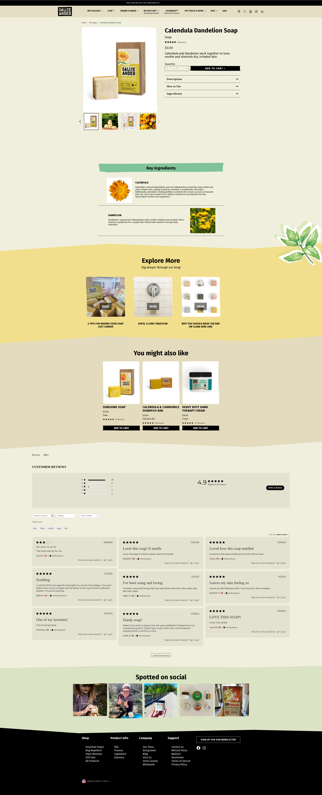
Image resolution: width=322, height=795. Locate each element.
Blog (145, 753)
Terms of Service (181, 760)
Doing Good (149, 750)
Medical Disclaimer (177, 755)
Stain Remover (94, 753)
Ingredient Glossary (120, 755)
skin (35, 528)
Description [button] (174, 79)
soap (59, 528)
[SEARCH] (245, 12)
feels (42, 528)
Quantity (170, 63)
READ (105, 306)
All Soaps (93, 23)
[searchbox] (41, 516)
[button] (95, 10)
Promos (118, 750)
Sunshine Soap (114, 407)
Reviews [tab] (36, 455)
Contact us (177, 746)
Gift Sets (90, 757)
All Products (92, 760)
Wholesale (149, 764)
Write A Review (275, 488)
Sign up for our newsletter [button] (218, 739)
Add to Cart (121, 428)
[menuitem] (198, 748)
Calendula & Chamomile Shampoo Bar (161, 408)
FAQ (116, 746)
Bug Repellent (94, 750)
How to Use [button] (174, 86)
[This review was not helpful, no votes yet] (110, 560)
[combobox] (67, 516)
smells (50, 528)
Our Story (148, 746)
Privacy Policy (179, 764)
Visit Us (147, 757)
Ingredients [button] (174, 93)
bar (66, 528)
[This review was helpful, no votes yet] (105, 560)
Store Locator (150, 760)
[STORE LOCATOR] (239, 12)
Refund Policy (179, 750)
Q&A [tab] (46, 455)
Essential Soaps (95, 746)
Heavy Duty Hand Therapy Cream (195, 408)
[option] (90, 703)
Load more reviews (161, 655)
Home (84, 23)
